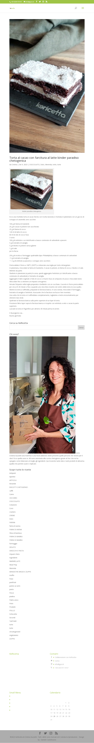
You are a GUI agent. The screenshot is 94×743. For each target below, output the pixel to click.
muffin (11, 575)
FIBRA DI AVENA (15, 529)
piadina (12, 596)
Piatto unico (13, 600)
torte (54, 164)
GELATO (12, 547)
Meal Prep (13, 565)
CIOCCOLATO (34, 164)
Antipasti (12, 473)
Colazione (13, 505)
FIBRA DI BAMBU (16, 536)
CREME (12, 515)
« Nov (52, 723)
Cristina (14, 164)
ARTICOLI (13, 480)
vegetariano (13, 635)
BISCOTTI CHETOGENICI (18, 487)
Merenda (48, 164)
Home (13, 696)
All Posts (14, 703)
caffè (11, 491)
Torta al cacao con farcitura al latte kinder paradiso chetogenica (44, 159)
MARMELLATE (14, 561)
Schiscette (13, 614)
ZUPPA (12, 639)
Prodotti (12, 607)
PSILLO (12, 610)
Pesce (11, 593)
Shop (13, 706)
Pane (11, 579)
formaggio (13, 543)
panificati (12, 582)
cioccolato (13, 498)
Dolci (42, 164)
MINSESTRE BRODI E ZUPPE (20, 572)
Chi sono (14, 700)
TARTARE (13, 621)
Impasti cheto (14, 554)
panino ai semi (14, 586)
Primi (11, 603)
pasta (11, 589)
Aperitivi (12, 477)
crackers (12, 512)
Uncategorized (14, 632)
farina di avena (14, 526)
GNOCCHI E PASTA (16, 551)
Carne (11, 494)
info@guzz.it (59, 664)
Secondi (12, 617)
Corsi (11, 508)
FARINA (12, 522)
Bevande (12, 484)
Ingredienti (13, 558)
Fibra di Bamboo (15, 533)
